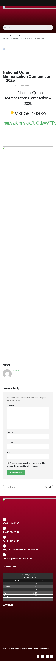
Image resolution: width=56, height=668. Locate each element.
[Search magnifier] (50, 487)
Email (10, 443)
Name (10, 433)
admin (5, 86)
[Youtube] (51, 656)
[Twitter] (47, 656)
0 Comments (24, 86)
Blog (14, 86)
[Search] (50, 27)
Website (10, 453)
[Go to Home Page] (4, 35)
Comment (11, 406)
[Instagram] (42, 656)
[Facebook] (38, 656)
